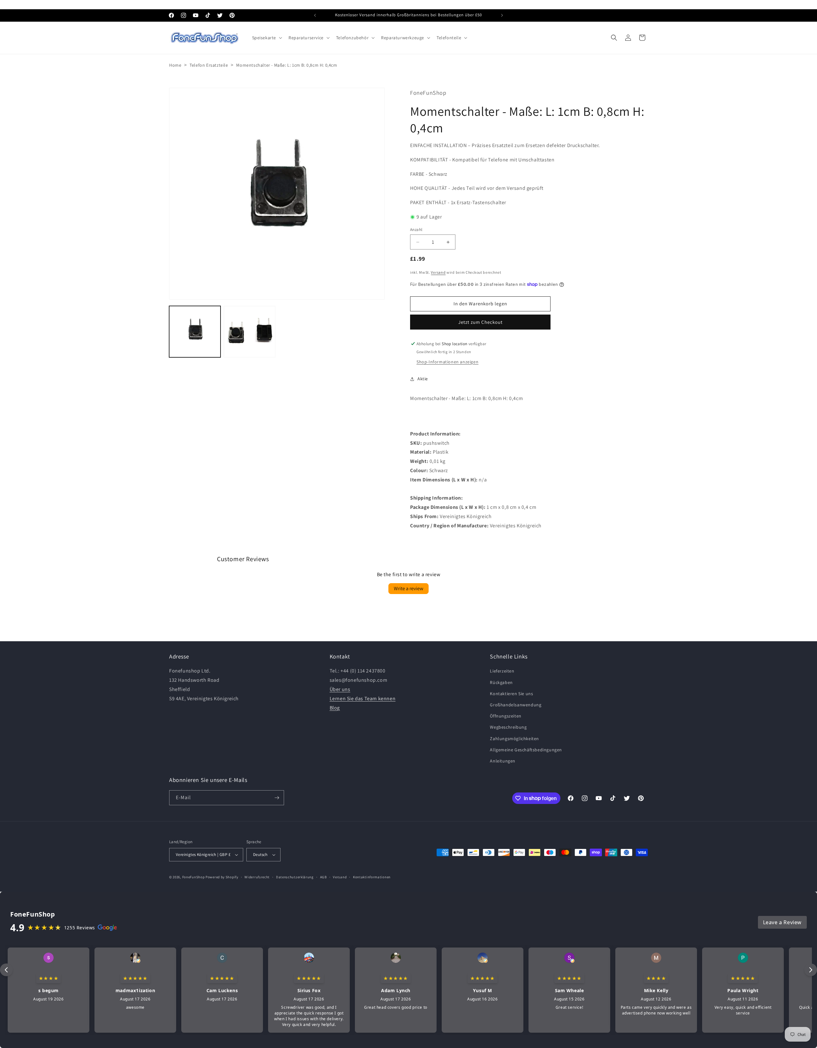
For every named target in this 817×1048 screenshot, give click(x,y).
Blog (335, 707)
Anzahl (416, 229)
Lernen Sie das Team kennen (363, 698)
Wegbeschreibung (508, 727)
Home (175, 65)
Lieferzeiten (502, 671)
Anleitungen (502, 761)
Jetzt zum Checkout (480, 322)
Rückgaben (501, 682)
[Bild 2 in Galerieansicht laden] (249, 331)
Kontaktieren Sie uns (511, 693)
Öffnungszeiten (505, 716)
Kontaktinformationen (372, 877)
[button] (266, 37)
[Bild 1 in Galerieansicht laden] (195, 331)
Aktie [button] (422, 379)
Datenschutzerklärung (295, 877)
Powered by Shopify (222, 877)
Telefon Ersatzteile (209, 65)
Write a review (408, 588)
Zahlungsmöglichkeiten (514, 738)
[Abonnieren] (277, 797)
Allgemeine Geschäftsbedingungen (526, 750)
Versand (438, 272)
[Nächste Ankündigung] (502, 15)
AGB (323, 877)
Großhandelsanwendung (515, 705)
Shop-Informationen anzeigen (447, 362)
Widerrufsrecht (257, 877)
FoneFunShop (193, 877)
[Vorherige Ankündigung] (315, 15)
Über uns (340, 689)
